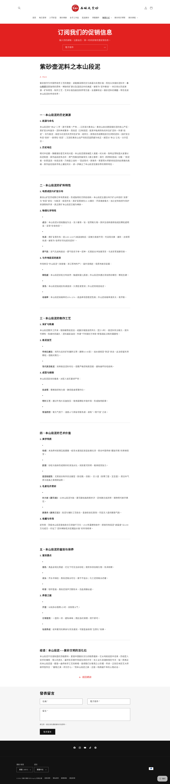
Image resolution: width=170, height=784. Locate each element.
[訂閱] (104, 47)
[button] (19, 8)
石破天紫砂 (25, 778)
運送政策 (72, 778)
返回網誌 (86, 677)
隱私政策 (56, 778)
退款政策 (47, 778)
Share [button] (44, 77)
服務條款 (64, 778)
